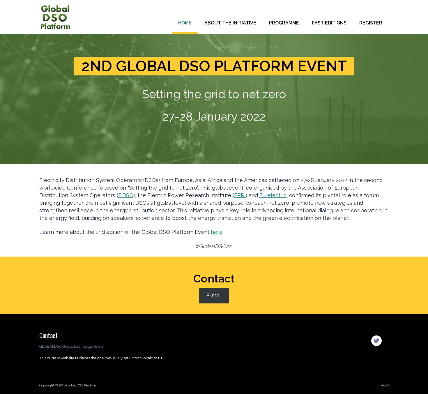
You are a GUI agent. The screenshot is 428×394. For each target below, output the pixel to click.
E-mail (214, 295)
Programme (284, 23)
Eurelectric (272, 195)
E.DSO (125, 195)
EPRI (240, 195)
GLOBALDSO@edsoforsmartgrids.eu (71, 346)
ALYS (385, 385)
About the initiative (230, 23)
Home (185, 23)
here (216, 232)
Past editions (329, 23)
